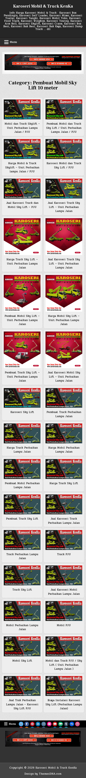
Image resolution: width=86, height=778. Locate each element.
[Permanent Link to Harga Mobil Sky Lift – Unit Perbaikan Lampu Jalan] (64, 293)
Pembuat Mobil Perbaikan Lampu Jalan (22, 485)
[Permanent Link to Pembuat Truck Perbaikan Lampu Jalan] (64, 398)
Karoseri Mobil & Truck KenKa (43, 6)
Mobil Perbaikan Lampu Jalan (22, 627)
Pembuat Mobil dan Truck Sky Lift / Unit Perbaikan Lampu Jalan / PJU (63, 128)
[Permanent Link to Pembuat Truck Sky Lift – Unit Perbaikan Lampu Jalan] (22, 350)
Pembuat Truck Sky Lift (22, 519)
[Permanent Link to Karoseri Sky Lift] (22, 398)
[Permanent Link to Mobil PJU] (64, 611)
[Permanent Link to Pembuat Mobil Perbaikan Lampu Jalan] (22, 469)
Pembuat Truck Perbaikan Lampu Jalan (64, 414)
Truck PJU (64, 554)
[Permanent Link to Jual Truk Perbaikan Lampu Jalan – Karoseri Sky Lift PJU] (22, 686)
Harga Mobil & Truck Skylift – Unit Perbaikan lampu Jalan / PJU (22, 167)
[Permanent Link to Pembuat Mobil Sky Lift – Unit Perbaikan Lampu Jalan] (22, 293)
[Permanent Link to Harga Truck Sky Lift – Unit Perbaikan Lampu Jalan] (22, 236)
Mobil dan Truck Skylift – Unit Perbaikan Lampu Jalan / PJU (22, 128)
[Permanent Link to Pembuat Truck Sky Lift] (22, 504)
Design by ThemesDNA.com (42, 774)
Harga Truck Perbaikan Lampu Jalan (22, 450)
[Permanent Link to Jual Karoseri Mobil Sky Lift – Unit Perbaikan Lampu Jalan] (64, 350)
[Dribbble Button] (77, 724)
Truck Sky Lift (22, 590)
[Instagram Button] (43, 724)
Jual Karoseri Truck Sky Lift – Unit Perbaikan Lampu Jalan (64, 207)
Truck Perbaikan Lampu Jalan (22, 556)
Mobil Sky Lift (22, 661)
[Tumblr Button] (66, 724)
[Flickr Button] (49, 724)
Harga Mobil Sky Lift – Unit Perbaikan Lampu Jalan (64, 320)
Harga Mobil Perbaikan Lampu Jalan (64, 450)
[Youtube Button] (55, 724)
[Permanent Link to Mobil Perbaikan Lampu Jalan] (22, 611)
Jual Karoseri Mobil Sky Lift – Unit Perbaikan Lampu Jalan (64, 376)
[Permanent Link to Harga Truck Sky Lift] (64, 469)
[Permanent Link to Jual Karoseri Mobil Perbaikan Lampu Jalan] (64, 575)
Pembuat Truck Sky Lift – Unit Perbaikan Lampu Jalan (22, 376)
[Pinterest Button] (32, 724)
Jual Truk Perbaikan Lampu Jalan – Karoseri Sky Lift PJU (22, 704)
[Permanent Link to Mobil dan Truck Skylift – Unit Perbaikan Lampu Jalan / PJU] (22, 109)
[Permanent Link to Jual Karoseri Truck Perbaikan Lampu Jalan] (64, 504)
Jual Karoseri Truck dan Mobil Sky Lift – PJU (22, 205)
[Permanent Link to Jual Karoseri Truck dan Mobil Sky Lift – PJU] (22, 189)
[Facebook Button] (26, 724)
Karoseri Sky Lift (22, 412)
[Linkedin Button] (38, 724)
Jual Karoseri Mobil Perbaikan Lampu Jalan (64, 592)
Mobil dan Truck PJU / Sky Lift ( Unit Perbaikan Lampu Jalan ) (64, 665)
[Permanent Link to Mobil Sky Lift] (22, 646)
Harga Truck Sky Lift (63, 483)
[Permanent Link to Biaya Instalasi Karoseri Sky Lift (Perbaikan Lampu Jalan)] (64, 686)
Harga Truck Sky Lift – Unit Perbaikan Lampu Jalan (22, 263)
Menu (13, 42)
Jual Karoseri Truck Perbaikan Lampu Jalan (64, 521)
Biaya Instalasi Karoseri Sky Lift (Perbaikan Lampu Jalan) (64, 704)
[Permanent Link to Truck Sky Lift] (22, 575)
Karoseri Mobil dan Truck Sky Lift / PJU (64, 165)
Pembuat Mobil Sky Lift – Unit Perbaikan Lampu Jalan (22, 320)
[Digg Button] (72, 724)
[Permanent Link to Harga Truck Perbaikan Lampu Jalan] (22, 433)
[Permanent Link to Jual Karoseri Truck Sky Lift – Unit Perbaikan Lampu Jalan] (64, 189)
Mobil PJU (64, 625)
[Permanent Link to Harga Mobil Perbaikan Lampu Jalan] (64, 433)
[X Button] (21, 724)
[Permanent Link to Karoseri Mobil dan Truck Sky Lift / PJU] (64, 149)
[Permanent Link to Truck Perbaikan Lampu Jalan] (22, 540)
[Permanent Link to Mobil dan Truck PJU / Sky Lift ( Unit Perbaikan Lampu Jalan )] (64, 646)
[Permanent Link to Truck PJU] (64, 540)
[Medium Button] (60, 724)
